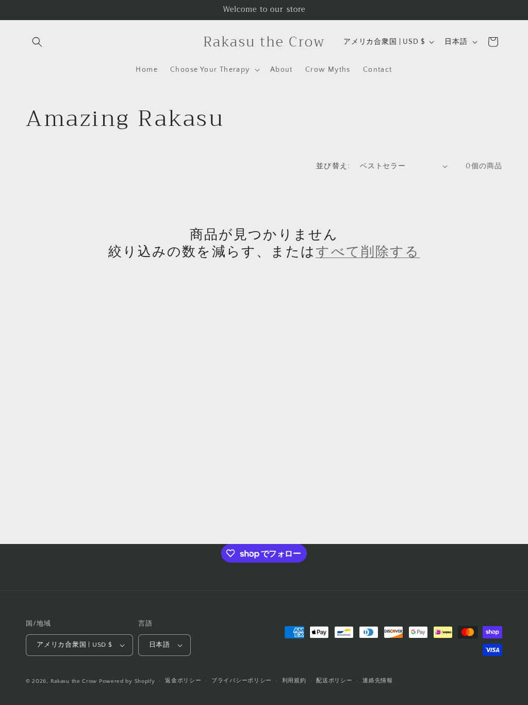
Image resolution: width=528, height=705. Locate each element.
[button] (37, 41)
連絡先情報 (377, 681)
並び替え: (333, 166)
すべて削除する (368, 252)
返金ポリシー (183, 681)
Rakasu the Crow (74, 681)
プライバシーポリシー (241, 681)
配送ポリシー (334, 681)
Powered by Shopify (127, 681)
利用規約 (294, 681)
